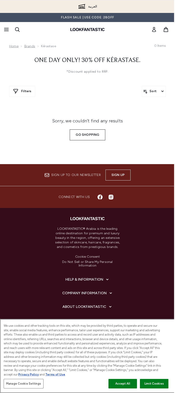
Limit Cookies (154, 383)
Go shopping (87, 135)
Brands (29, 46)
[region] (87, 356)
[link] (154, 29)
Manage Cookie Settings (23, 383)
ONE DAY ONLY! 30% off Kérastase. (87, 60)
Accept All (122, 383)
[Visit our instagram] (111, 197)
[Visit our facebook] (100, 197)
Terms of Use (55, 374)
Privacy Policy (28, 374)
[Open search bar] (17, 29)
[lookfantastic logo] (87, 29)
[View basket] (165, 29)
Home (13, 46)
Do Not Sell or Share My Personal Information (87, 263)
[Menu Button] (6, 29)
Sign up (118, 175)
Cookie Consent (87, 257)
